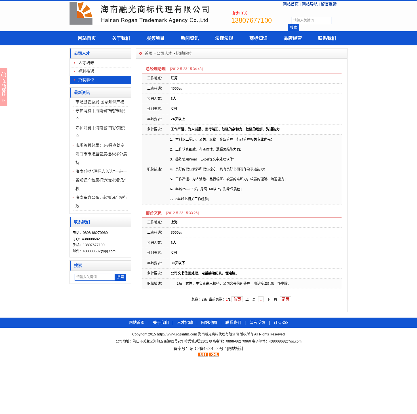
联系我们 (327, 38)
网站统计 (236, 349)
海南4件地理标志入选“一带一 (101, 171)
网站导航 (310, 4)
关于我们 (121, 38)
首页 (149, 53)
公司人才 (82, 53)
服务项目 (155, 38)
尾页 (285, 299)
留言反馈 (329, 4)
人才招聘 (185, 322)
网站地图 (209, 322)
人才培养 (86, 63)
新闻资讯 (190, 38)
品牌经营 (293, 38)
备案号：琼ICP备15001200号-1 (200, 349)
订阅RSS (280, 322)
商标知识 (258, 38)
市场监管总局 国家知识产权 (99, 102)
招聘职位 (86, 80)
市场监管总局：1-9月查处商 (100, 145)
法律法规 (224, 38)
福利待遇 (86, 71)
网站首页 (291, 4)
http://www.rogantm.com (177, 334)
